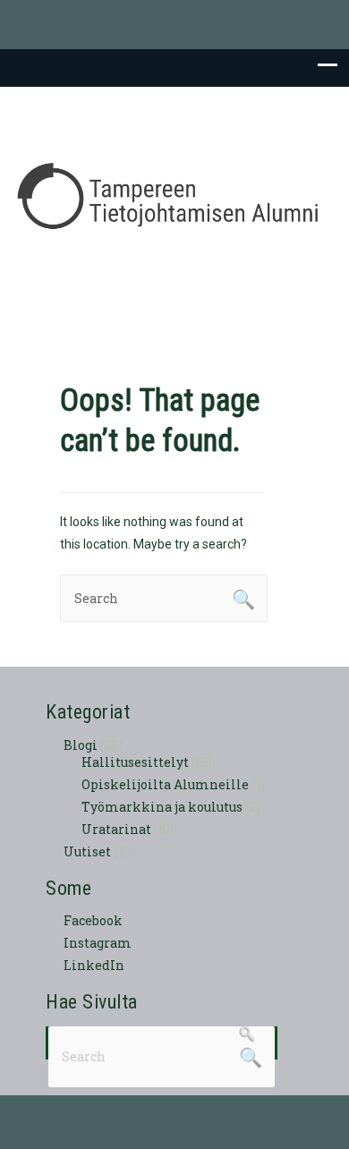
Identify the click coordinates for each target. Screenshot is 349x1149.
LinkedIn (94, 965)
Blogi (81, 744)
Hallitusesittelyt (135, 761)
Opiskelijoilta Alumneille (165, 784)
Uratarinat (116, 829)
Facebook (93, 920)
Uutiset (87, 851)
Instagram (98, 942)
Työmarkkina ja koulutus (162, 806)
